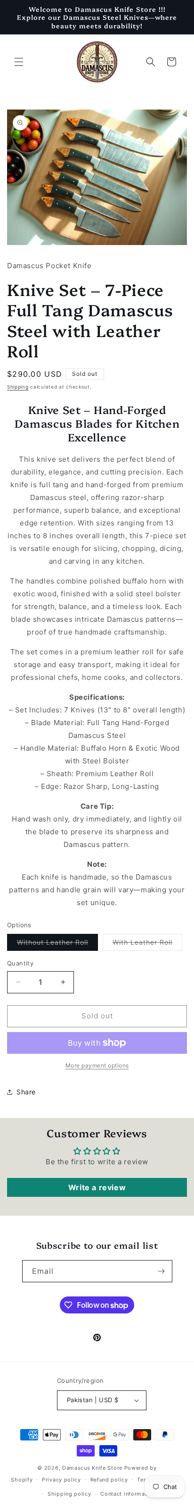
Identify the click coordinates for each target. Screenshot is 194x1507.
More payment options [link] (97, 1065)
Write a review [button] (97, 1187)
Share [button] (26, 1092)
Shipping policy (69, 1493)
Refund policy (109, 1479)
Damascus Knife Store (92, 1468)
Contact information (127, 1493)
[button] (18, 61)
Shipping (18, 386)
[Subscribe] (161, 1271)
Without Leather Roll (57, 944)
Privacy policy (61, 1479)
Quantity (20, 963)
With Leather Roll (147, 944)
